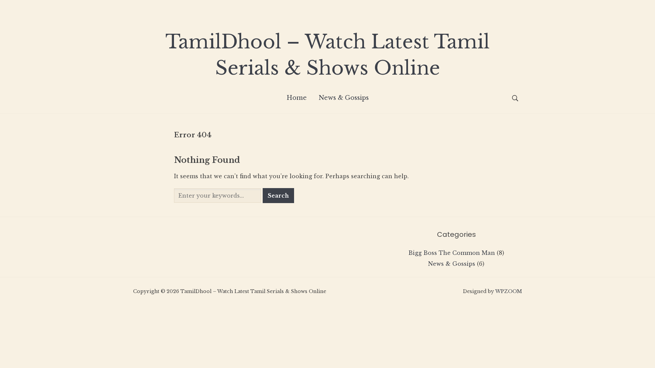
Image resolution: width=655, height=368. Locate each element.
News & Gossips (344, 98)
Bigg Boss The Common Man (451, 252)
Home (297, 98)
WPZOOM (508, 291)
